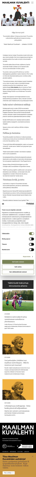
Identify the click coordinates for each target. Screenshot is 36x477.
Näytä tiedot (26, 256)
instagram (13, 451)
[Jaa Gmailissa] (15, 51)
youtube (20, 451)
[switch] (31, 239)
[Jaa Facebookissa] (21, 51)
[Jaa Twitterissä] (10, 51)
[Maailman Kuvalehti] (18, 434)
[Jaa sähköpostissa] (26, 51)
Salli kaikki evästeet (18, 262)
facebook (5, 451)
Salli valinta (18, 267)
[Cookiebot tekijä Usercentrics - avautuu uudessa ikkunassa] (26, 204)
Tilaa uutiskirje (7, 473)
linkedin (26, 451)
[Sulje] (32, 456)
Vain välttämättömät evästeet (18, 272)
